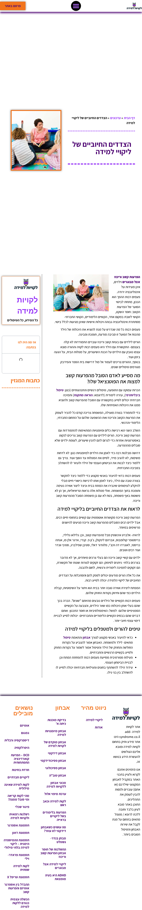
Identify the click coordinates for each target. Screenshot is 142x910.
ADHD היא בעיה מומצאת (55, 877)
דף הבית (129, 118)
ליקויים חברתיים (18, 777)
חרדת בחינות (20, 770)
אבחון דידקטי (57, 753)
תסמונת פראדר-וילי (18, 857)
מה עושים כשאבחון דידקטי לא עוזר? (53, 829)
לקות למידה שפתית (21, 868)
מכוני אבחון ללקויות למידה (56, 785)
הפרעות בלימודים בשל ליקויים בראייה (54, 816)
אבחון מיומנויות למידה (55, 733)
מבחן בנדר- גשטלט (58, 840)
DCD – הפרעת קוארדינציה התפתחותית (20, 758)
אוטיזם (24, 725)
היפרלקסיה (21, 747)
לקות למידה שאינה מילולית (16, 786)
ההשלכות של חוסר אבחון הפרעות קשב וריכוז (53, 853)
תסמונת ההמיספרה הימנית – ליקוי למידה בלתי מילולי (16, 844)
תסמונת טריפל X (18, 877)
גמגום (25, 733)
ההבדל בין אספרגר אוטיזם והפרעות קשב (16, 888)
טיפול (67, 637)
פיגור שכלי (22, 807)
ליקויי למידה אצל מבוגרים (54, 866)
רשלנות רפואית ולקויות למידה (19, 816)
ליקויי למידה (94, 720)
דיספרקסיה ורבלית (16, 740)
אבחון (86, 637)
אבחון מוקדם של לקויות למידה (55, 744)
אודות (99, 727)
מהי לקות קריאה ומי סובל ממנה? (18, 797)
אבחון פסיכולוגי (55, 768)
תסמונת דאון (20, 832)
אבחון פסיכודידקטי (53, 760)
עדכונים (115, 118)
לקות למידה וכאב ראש (54, 803)
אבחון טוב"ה (57, 775)
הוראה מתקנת (83, 395)
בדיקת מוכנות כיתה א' (57, 722)
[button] (76, 6)
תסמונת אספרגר (18, 825)
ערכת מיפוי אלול (55, 794)
